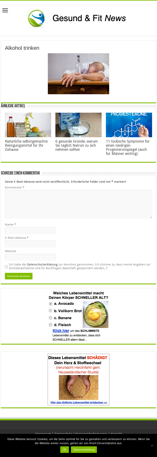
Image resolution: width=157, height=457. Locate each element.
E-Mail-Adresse (16, 238)
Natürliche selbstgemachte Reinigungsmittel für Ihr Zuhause (26, 145)
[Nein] (152, 445)
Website (10, 251)
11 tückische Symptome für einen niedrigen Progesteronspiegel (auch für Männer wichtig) (128, 147)
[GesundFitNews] (78, 18)
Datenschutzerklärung (42, 264)
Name (10, 224)
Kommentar (14, 187)
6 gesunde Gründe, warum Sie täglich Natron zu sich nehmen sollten (76, 145)
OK (64, 449)
